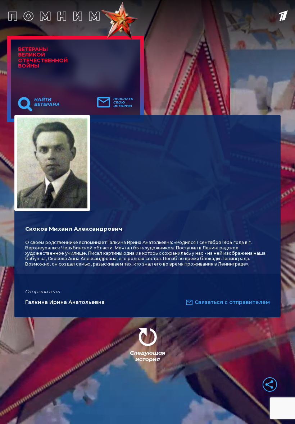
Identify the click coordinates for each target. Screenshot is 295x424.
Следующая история (147, 356)
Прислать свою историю (123, 102)
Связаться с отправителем (232, 302)
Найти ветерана (47, 102)
